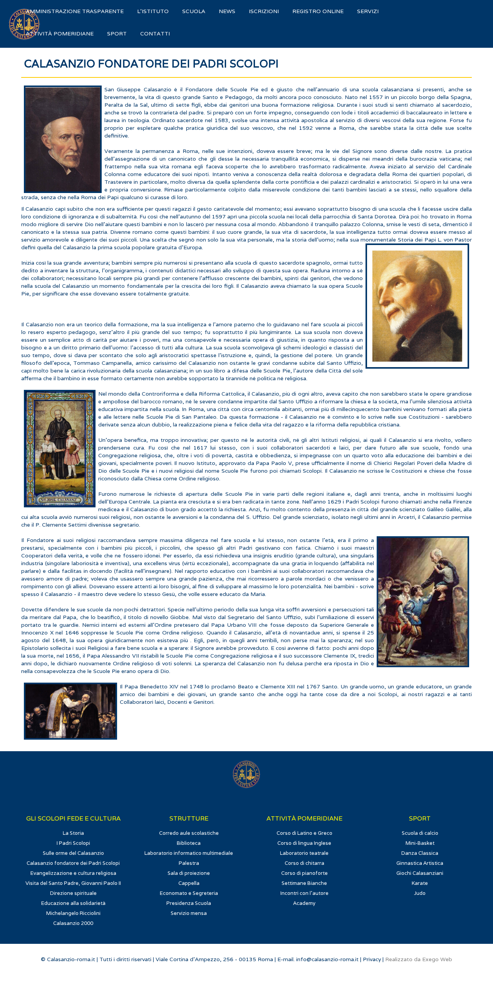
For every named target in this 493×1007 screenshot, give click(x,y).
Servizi (368, 11)
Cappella (189, 883)
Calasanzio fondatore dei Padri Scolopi (73, 863)
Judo (420, 893)
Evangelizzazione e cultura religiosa (73, 873)
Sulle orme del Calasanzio (73, 853)
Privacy (372, 959)
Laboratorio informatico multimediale (188, 853)
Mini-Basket (420, 843)
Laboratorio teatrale (304, 853)
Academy (304, 903)
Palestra (189, 863)
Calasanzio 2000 (73, 923)
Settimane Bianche (304, 883)
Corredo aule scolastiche (189, 833)
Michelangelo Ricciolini (73, 913)
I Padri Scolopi (73, 843)
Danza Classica (419, 853)
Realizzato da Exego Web (418, 959)
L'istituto (153, 11)
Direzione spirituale (73, 893)
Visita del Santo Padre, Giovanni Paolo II (73, 883)
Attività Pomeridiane (60, 33)
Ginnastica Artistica (419, 863)
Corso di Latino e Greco (304, 833)
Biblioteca (189, 843)
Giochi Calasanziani (419, 873)
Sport (117, 33)
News (227, 11)
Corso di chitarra (304, 863)
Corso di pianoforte (304, 873)
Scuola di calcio (420, 833)
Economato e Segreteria (189, 893)
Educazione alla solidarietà (73, 903)
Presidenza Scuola (188, 903)
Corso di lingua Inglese (304, 843)
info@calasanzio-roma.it (327, 959)
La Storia (73, 833)
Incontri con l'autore (304, 893)
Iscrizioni (264, 11)
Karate (420, 883)
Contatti (155, 33)
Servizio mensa (189, 913)
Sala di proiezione (189, 873)
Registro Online (318, 11)
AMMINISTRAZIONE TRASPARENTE (75, 11)
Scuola (193, 11)
